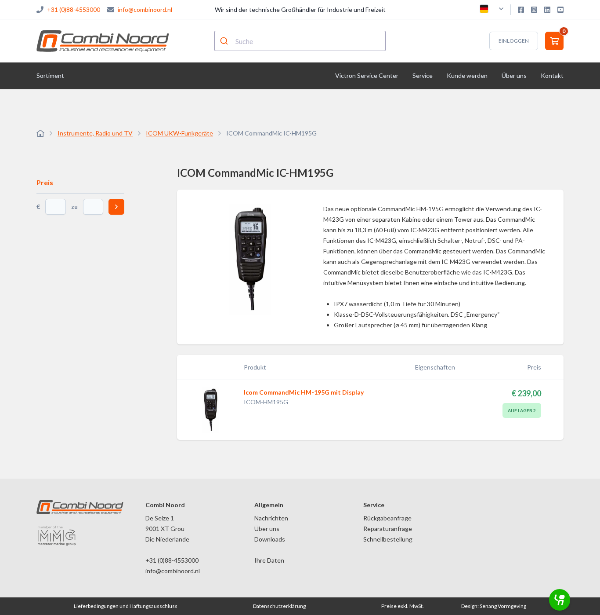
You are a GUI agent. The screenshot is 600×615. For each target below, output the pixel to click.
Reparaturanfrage (387, 528)
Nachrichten (271, 518)
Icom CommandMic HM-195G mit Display (304, 392)
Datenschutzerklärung (279, 606)
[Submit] (225, 41)
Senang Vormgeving (503, 606)
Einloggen (514, 40)
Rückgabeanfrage (387, 518)
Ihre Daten (269, 560)
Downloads (269, 539)
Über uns (266, 528)
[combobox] (299, 41)
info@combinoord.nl (145, 9)
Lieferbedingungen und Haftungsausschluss (125, 606)
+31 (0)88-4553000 (73, 9)
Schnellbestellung (387, 539)
